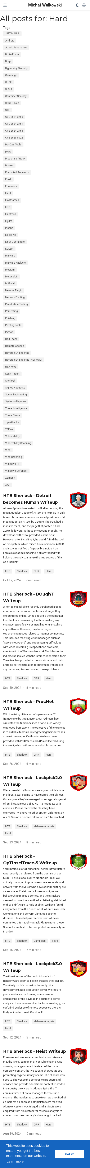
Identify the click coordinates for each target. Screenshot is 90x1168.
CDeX (8, 82)
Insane (9, 228)
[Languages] (84, 5)
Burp (8, 61)
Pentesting (11, 311)
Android (9, 40)
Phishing (10, 318)
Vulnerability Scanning (18, 443)
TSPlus (9, 429)
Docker (9, 165)
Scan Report (12, 373)
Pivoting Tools (13, 325)
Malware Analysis (15, 262)
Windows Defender (16, 470)
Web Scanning (13, 457)
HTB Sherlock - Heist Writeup (34, 1051)
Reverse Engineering (17, 352)
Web (7, 450)
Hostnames (12, 200)
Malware (10, 255)
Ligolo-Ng (10, 234)
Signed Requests (15, 387)
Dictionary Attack (15, 158)
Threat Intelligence (16, 408)
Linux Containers (15, 241)
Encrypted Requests (17, 172)
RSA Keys (10, 366)
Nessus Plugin (13, 290)
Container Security (16, 96)
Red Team (11, 339)
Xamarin (10, 477)
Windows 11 (12, 463)
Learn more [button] (15, 1161)
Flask (8, 179)
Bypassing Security (16, 68)
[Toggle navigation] (5, 5)
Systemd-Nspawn (15, 401)
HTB (7, 207)
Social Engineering (16, 394)
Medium (10, 269)
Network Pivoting (15, 297)
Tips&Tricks (12, 422)
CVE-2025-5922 (14, 137)
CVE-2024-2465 (14, 130)
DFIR (8, 151)
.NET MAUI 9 (12, 33)
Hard (8, 193)
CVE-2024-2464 (14, 123)
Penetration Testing (16, 304)
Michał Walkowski (45, 5)
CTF (7, 110)
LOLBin (9, 248)
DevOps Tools (13, 144)
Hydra (8, 221)
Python (9, 332)
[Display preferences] (77, 5)
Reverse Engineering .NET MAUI (23, 359)
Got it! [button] (69, 1154)
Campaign (11, 75)
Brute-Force (12, 54)
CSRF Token (12, 103)
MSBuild (10, 283)
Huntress (10, 214)
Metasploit (11, 276)
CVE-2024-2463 (14, 116)
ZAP (7, 484)
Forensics (11, 186)
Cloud (8, 89)
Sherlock (10, 380)
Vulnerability (12, 436)
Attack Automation (16, 47)
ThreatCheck (12, 415)
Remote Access (14, 345)
